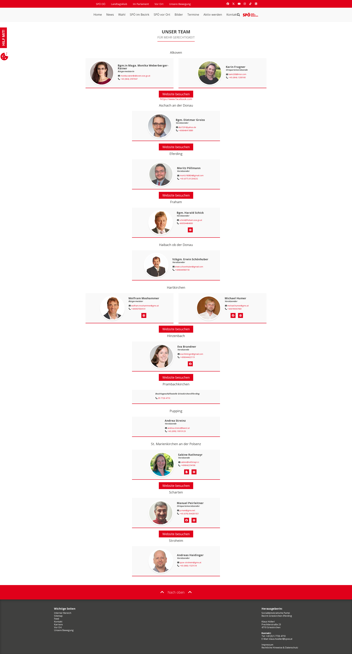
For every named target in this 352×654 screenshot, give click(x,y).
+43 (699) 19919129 (177, 431)
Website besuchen (176, 94)
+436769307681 (234, 309)
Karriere (58, 624)
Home (98, 14)
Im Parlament (141, 4)
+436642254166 (188, 465)
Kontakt (232, 14)
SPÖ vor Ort (162, 14)
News (110, 14)
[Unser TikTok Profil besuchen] (250, 3)
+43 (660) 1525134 (188, 565)
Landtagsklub (119, 4)
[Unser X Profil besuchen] (233, 3)
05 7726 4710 (164, 398)
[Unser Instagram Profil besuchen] (244, 3)
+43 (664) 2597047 (129, 79)
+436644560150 (182, 270)
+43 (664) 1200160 (237, 77)
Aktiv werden (213, 14)
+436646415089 (185, 130)
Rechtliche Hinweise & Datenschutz (280, 647)
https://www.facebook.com (176, 99)
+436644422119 (187, 357)
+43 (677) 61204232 (189, 178)
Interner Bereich (62, 612)
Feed (56, 618)
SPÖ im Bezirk (139, 14)
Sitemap (58, 615)
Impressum (267, 644)
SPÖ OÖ (100, 4)
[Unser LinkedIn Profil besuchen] (256, 3)
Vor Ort (159, 4)
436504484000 (186, 223)
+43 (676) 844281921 (189, 513)
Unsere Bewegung (180, 4)
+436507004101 (138, 309)
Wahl (121, 14)
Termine (193, 14)
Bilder (179, 14)
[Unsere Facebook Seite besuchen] (227, 3)
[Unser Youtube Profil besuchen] (239, 3)
